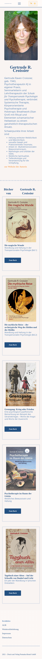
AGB (4, 625)
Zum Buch (13, 260)
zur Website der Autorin (15, 166)
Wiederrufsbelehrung (10, 629)
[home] (9, 3)
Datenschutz (7, 637)
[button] (33, 3)
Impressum (6, 633)
